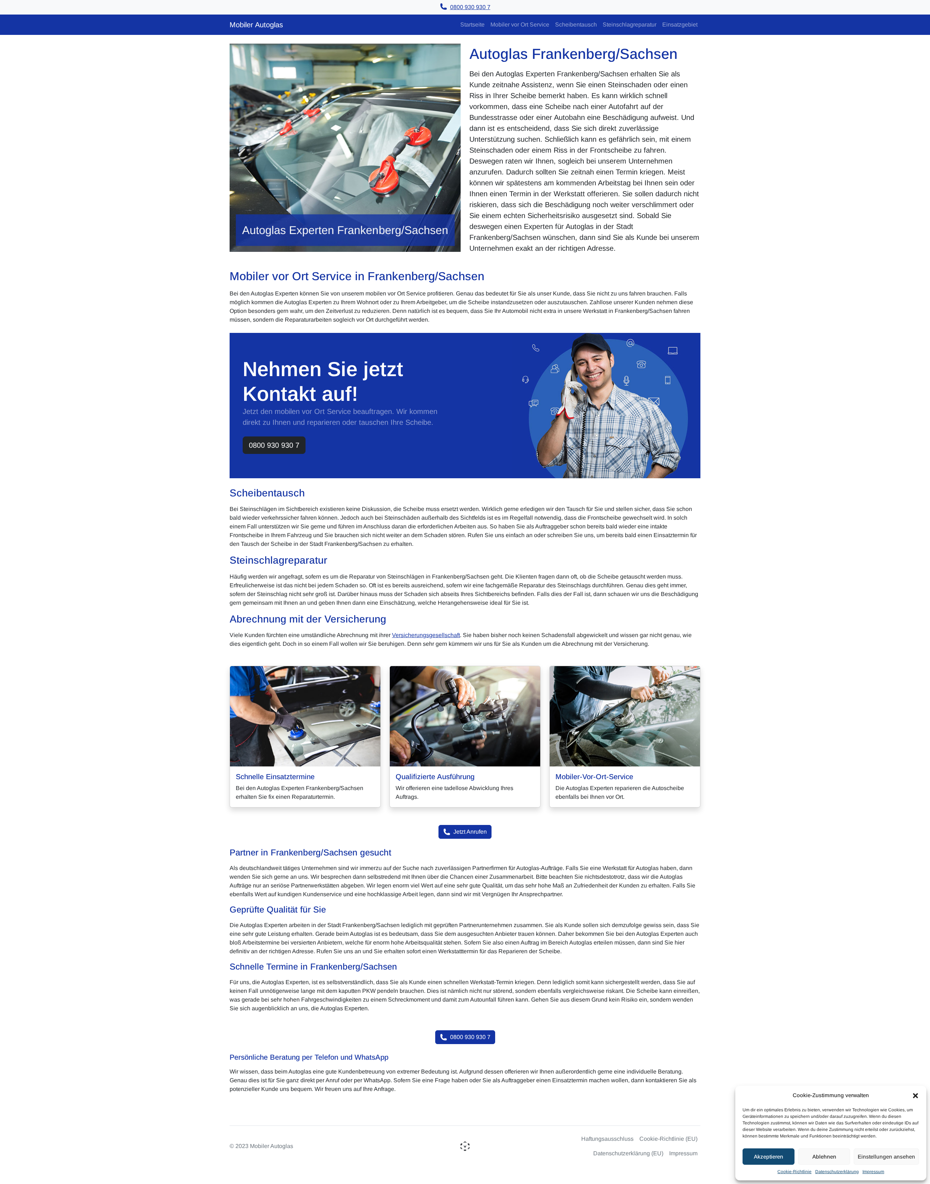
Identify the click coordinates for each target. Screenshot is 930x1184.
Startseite (472, 24)
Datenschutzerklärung (837, 1171)
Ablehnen (824, 1156)
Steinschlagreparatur (629, 24)
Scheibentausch (576, 24)
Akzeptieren (768, 1156)
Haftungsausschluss (607, 1139)
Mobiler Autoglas (256, 25)
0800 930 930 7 (274, 445)
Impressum (873, 1171)
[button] (915, 1095)
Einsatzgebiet (680, 24)
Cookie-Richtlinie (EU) (668, 1139)
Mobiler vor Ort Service (519, 24)
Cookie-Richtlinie (794, 1171)
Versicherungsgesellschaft (426, 635)
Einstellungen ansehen (886, 1156)
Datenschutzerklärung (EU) (628, 1153)
